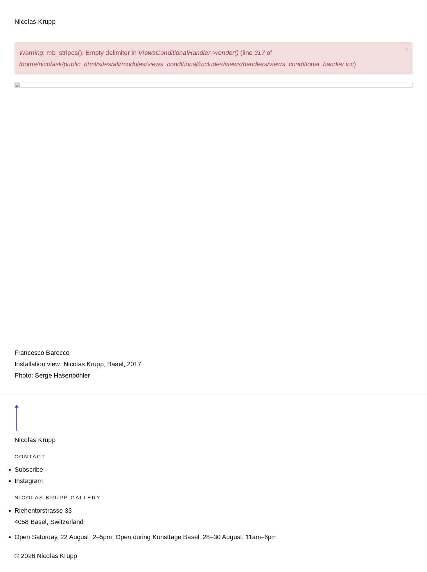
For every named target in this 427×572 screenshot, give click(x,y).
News (139, 3)
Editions (190, 3)
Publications (227, 3)
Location (266, 3)
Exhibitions (106, 3)
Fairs (163, 3)
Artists (73, 3)
